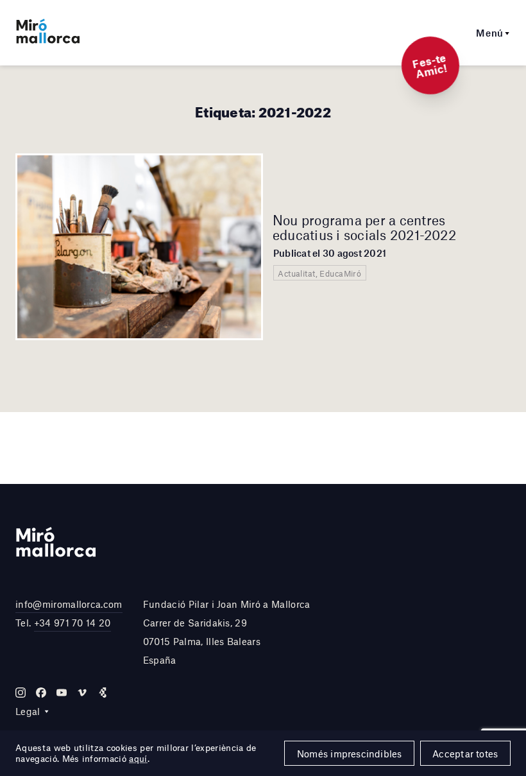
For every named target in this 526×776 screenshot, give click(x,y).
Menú (490, 33)
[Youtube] (61, 692)
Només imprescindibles (349, 753)
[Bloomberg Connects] (103, 692)
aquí (138, 759)
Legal (27, 711)
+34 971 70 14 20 (72, 622)
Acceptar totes (465, 753)
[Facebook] (41, 692)
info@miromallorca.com (69, 604)
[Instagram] (20, 692)
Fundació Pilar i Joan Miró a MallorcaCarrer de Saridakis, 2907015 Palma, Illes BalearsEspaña (226, 631)
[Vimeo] (82, 692)
